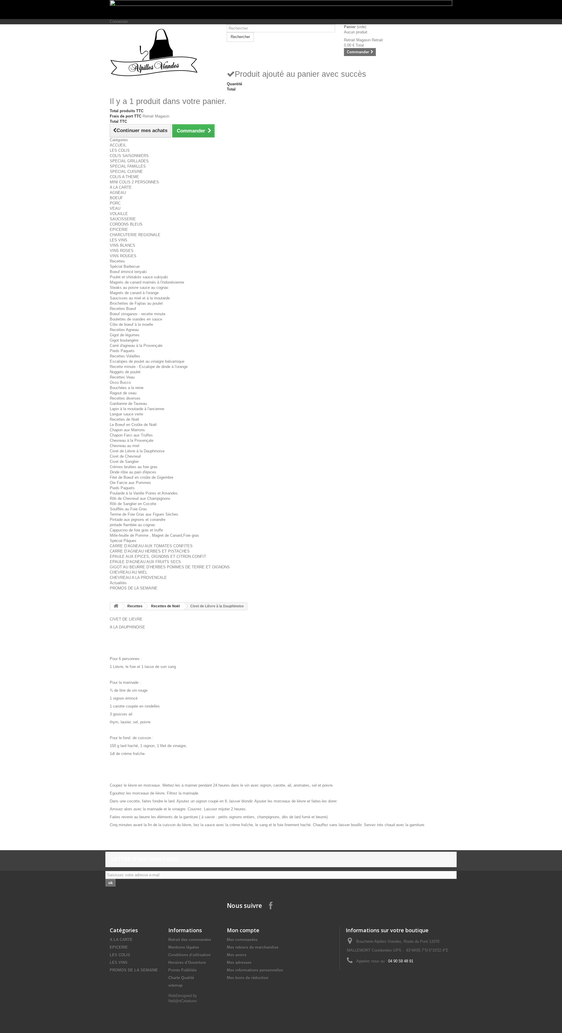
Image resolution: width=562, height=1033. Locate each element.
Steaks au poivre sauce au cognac (139, 287)
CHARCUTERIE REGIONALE (135, 235)
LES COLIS (120, 150)
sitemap (175, 985)
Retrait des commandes (189, 939)
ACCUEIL (118, 145)
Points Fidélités (182, 970)
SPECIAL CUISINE (126, 171)
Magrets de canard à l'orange (134, 293)
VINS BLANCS (122, 245)
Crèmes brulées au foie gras (133, 467)
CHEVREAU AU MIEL (128, 572)
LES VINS (118, 240)
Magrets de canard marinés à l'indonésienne (147, 282)
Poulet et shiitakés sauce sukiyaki (139, 277)
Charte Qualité (181, 978)
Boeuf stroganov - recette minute (137, 314)
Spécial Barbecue (125, 266)
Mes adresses (239, 962)
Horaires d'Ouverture (187, 962)
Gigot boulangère (124, 340)
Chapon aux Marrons (127, 430)
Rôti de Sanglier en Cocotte (133, 504)
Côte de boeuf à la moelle (131, 324)
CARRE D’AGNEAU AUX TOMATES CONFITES (151, 546)
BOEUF (116, 198)
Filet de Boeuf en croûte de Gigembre (141, 477)
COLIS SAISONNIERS (129, 156)
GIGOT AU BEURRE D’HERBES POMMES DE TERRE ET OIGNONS (170, 567)
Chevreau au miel (124, 446)
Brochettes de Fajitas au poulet (136, 303)
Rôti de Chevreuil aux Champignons (140, 498)
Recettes (117, 261)
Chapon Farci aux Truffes (131, 435)
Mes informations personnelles (255, 970)
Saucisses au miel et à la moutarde (140, 298)
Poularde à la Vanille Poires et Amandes (144, 493)
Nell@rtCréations (182, 1001)
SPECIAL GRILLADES (129, 161)
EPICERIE (119, 229)
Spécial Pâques (123, 540)
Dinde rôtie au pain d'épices (133, 472)
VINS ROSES (121, 250)
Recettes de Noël (124, 419)
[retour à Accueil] (115, 606)
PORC (115, 203)
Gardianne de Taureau (128, 403)
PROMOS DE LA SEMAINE (133, 588)
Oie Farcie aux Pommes (130, 482)
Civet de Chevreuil (125, 456)
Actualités (118, 583)
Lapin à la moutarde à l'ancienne (137, 409)
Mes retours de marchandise (252, 947)
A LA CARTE (121, 187)
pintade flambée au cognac (132, 525)
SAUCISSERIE (123, 219)
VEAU (115, 208)
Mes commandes (242, 939)
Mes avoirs (236, 955)
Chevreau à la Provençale (131, 440)
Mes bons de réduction (247, 978)
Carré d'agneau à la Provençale (136, 345)
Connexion (119, 21)
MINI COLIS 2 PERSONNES (134, 182)
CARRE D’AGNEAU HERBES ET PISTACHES (150, 551)
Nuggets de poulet (125, 372)
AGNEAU (118, 192)
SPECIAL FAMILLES (128, 166)
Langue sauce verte (126, 414)
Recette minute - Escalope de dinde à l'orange (149, 366)
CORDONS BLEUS (126, 224)
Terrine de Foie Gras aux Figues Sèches (144, 514)
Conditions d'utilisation (189, 955)
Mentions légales (183, 947)
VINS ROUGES (123, 256)
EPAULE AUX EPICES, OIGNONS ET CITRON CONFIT (158, 556)
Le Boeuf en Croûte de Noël (133, 424)
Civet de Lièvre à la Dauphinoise (137, 451)
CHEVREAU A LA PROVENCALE (138, 577)
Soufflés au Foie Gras (128, 509)
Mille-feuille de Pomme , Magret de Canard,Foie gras (154, 535)
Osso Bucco (120, 382)
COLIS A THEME (124, 177)
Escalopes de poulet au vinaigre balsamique (147, 361)
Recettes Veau (122, 377)
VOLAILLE (119, 214)
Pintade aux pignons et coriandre (137, 519)
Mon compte (243, 930)
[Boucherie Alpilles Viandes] (164, 52)
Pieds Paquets (122, 351)
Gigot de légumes (125, 335)
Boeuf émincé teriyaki (128, 272)
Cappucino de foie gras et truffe (136, 530)
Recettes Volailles (125, 356)
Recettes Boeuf (123, 308)
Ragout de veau (123, 393)
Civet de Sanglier (124, 461)
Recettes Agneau (124, 330)
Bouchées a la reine (126, 388)
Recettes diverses (125, 398)
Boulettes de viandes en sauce (136, 319)
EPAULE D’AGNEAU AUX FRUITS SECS (145, 562)
